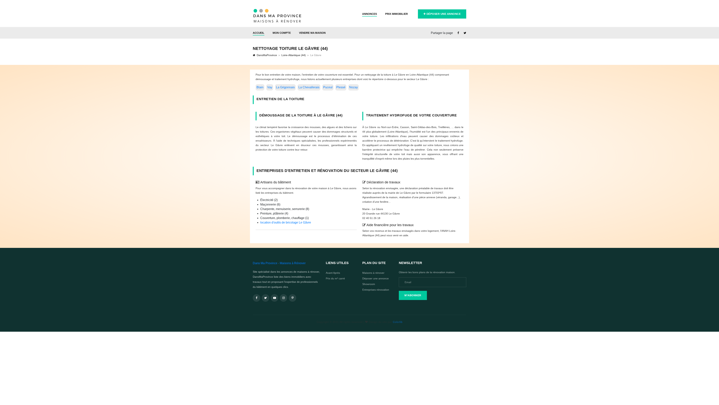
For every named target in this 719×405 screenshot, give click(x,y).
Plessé (340, 87)
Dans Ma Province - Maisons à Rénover (279, 263)
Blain (260, 87)
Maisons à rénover (373, 272)
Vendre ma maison (312, 32)
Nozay (353, 87)
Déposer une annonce (443, 13)
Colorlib (398, 321)
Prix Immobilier (396, 13)
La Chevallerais (308, 87)
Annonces (369, 13)
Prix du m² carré (335, 278)
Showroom (368, 284)
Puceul (328, 87)
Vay (269, 87)
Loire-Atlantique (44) (293, 55)
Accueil (258, 32)
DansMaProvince (266, 55)
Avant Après (333, 272)
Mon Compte (282, 32)
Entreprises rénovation (375, 289)
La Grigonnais (285, 87)
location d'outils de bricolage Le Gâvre (285, 222)
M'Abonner (412, 295)
